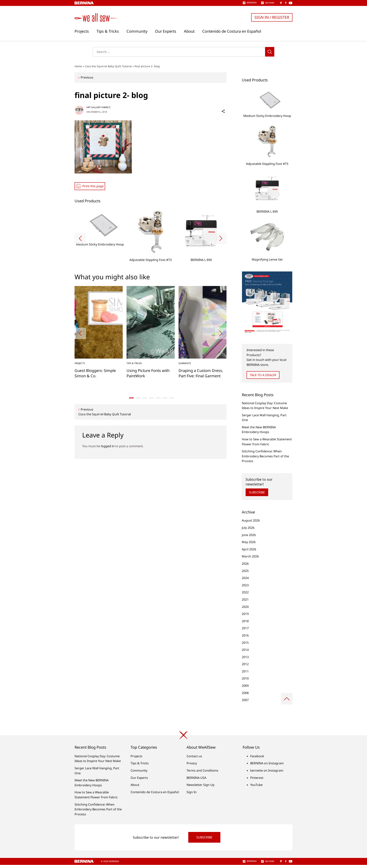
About (189, 31)
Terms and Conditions (202, 770)
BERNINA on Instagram (267, 763)
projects (80, 363)
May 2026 (249, 542)
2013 (245, 657)
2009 (245, 686)
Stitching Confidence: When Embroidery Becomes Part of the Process (265, 456)
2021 (245, 599)
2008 (245, 693)
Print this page (93, 186)
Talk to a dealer (263, 375)
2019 (245, 614)
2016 (245, 635)
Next (221, 238)
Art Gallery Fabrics (98, 107)
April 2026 (249, 549)
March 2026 (250, 556)
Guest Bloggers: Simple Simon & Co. (95, 373)
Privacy (192, 763)
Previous (87, 77)
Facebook (257, 756)
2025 (245, 571)
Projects (82, 31)
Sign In (191, 792)
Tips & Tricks (108, 31)
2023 (245, 585)
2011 (245, 671)
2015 (245, 643)
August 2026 (251, 520)
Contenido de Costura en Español (231, 31)
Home (78, 66)
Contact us (194, 756)
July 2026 (248, 528)
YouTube (256, 785)
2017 (245, 628)
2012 (245, 664)
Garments (185, 363)
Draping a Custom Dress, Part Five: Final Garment (201, 373)
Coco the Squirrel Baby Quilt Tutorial (108, 66)
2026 (245, 563)
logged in (107, 446)
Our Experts (165, 31)
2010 (245, 678)
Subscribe (257, 492)
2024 (245, 578)
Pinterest (256, 778)
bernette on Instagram (266, 770)
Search (269, 52)
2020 (245, 607)
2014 (245, 650)
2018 (245, 621)
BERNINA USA (196, 778)
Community (137, 31)
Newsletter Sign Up (200, 785)
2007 (245, 700)
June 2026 (249, 535)
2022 (245, 592)
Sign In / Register (271, 17)
